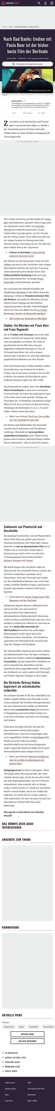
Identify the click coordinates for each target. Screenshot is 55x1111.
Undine (7, 264)
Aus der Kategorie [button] (27, 1041)
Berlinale (21, 292)
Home (4, 27)
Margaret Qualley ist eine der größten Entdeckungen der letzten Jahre (29, 760)
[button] (27, 113)
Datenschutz (10, 1088)
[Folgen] (24, 100)
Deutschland (9, 1027)
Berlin (21, 1027)
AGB (29, 1082)
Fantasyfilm (33, 1027)
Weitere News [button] (27, 1034)
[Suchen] (39, 3)
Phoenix (17, 560)
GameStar (32, 1094)
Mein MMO (32, 1101)
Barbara (8, 560)
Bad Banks (39, 737)
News (11, 27)
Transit (29, 560)
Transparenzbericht (36, 1088)
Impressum (10, 1082)
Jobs (7, 1094)
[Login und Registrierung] (45, 3)
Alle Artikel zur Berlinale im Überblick (28, 318)
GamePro (9, 1101)
